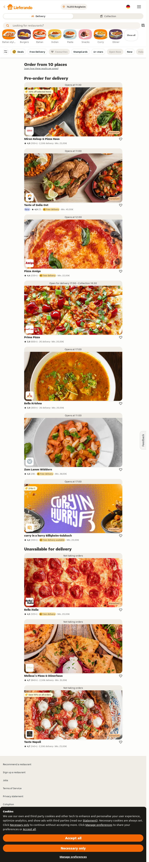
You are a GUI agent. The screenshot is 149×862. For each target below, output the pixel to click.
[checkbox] (9, 36)
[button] (17, 7)
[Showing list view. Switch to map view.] (143, 25)
